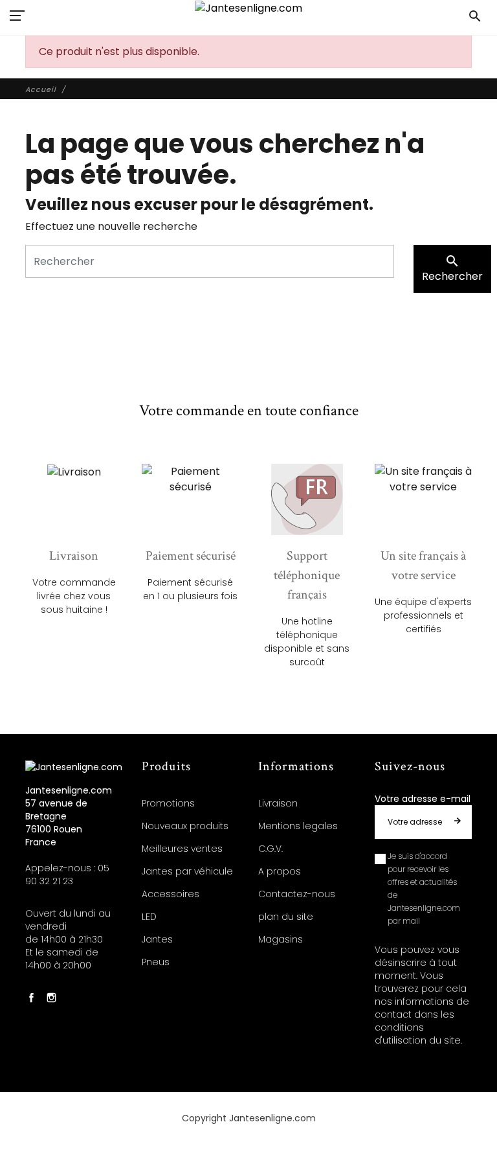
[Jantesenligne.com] (248, 8)
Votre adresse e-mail (422, 798)
